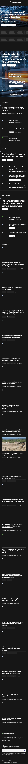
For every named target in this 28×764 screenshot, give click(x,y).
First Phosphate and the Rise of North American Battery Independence (12, 336)
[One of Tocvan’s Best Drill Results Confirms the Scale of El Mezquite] (14, 350)
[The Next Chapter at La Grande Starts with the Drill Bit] (14, 75)
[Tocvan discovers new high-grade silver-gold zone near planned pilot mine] (14, 421)
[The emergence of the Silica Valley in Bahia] (14, 686)
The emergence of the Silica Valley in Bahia (12, 695)
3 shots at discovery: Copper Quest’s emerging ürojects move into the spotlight (12, 648)
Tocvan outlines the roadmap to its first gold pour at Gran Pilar (12, 454)
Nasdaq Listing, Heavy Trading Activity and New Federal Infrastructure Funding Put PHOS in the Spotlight (13, 312)
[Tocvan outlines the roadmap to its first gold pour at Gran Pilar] (14, 444)
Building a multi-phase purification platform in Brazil (11, 718)
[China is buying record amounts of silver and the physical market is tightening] (14, 169)
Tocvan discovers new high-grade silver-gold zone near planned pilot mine (13, 430)
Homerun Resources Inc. (11, 65)
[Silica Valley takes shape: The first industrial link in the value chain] (14, 663)
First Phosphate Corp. (18, 86)
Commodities (4, 113)
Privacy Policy (4, 754)
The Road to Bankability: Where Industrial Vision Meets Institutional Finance (12, 406)
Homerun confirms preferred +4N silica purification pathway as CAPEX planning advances (13, 501)
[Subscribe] (25, 750)
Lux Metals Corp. (18, 76)
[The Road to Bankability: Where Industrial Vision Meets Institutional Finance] (14, 396)
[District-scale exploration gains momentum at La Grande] (14, 590)
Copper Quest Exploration (11, 652)
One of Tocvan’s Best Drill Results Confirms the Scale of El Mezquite (11, 359)
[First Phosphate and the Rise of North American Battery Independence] (14, 327)
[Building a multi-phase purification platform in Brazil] (14, 709)
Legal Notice (10, 754)
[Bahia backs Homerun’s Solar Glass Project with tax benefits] (14, 468)
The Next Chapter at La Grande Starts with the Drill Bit (12, 288)
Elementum (4, 159)
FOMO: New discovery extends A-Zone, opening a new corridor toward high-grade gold (12, 623)
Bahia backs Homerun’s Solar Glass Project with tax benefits (11, 477)
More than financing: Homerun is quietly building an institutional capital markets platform (13, 551)
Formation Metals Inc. (11, 628)
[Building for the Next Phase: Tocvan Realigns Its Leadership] (14, 373)
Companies (4, 65)
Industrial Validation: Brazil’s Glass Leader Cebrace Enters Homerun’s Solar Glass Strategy (13, 264)
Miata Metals (9, 580)
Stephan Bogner (10, 159)
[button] (2, 3)
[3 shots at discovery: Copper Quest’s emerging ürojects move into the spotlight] (14, 638)
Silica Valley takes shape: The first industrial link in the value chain (11, 672)
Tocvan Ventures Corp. (11, 363)
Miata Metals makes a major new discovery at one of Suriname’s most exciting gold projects (12, 575)
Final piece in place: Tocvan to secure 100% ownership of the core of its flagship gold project (12, 526)
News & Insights (4, 209)
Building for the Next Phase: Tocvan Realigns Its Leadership (11, 382)
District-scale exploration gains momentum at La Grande (10, 599)
